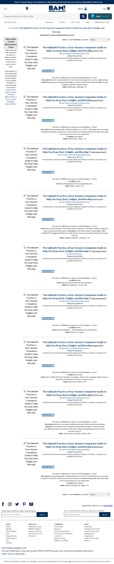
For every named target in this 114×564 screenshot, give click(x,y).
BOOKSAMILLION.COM (54, 561)
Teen (8, 533)
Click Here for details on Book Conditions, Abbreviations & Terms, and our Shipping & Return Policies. (11, 97)
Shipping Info (89, 536)
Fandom (9, 543)
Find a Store (58, 527)
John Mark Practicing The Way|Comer (76, 202)
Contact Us (58, 536)
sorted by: (85, 40)
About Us (57, 529)
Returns (87, 540)
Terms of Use (81, 561)
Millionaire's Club (102, 22)
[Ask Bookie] (100, 16)
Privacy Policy (105, 561)
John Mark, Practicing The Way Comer (75, 103)
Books (8, 527)
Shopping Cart (89, 533)
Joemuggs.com (69, 561)
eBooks (9, 529)
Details (94, 78)
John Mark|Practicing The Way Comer (76, 53)
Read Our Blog (59, 538)
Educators (49, 22)
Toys (7, 540)
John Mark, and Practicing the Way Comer (75, 155)
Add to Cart (48, 70)
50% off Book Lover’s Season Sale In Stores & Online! (58, 2)
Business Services (35, 531)
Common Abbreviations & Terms (62, 35)
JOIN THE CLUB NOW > (13, 553)
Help (87, 22)
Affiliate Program (34, 529)
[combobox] (46, 16)
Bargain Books (11, 536)
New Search (44, 35)
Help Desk (88, 527)
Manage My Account (92, 529)
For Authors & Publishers (63, 533)
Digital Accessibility (61, 540)
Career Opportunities (62, 531)
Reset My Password (91, 531)
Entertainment (11, 538)
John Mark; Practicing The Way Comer (75, 348)
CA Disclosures (93, 561)
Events (62, 22)
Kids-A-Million (11, 531)
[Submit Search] (83, 16)
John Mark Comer (75, 254)
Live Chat (108, 505)
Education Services (35, 533)
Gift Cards (75, 22)
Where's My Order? (91, 538)
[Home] (57, 9)
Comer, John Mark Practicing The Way (76, 450)
